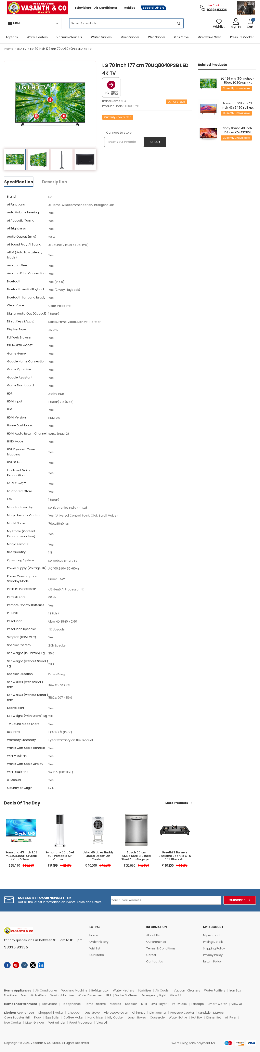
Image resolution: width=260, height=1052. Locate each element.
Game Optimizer (19, 369)
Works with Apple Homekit (26, 748)
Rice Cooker (12, 1022)
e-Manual (14, 780)
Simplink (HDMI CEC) (21, 637)
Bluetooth (14, 281)
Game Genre (16, 353)
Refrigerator (100, 990)
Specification (18, 182)
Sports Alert (15, 708)
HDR (10, 393)
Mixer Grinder (121, 37)
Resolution (14, 621)
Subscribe (237, 900)
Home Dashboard (20, 425)
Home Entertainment (20, 1003)
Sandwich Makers (211, 1012)
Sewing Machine (62, 995)
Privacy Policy (213, 955)
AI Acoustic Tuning (20, 220)
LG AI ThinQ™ (16, 483)
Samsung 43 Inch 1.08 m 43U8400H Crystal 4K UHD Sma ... (21, 855)
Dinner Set (213, 1017)
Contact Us (154, 961)
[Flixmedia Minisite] (111, 87)
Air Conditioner (105, 8)
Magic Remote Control (23, 515)
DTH (144, 1003)
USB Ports (14, 732)
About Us (153, 935)
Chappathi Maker (50, 1012)
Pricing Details (213, 942)
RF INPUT (13, 613)
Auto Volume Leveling (23, 212)
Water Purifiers (92, 37)
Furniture (10, 995)
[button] (33, 23)
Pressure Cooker (233, 37)
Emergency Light (154, 995)
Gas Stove (172, 37)
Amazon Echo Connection (26, 273)
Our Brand (96, 955)
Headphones (71, 1003)
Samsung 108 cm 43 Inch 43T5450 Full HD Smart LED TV (237, 107)
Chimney (138, 1012)
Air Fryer (230, 1017)
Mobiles (129, 8)
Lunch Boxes (137, 1017)
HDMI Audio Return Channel (27, 433)
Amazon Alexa (17, 265)
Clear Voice (15, 305)
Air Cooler (162, 990)
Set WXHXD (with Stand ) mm (25, 684)
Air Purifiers (38, 995)
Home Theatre (95, 1003)
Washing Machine (74, 990)
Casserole (157, 1017)
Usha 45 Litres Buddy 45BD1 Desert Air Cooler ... (98, 855)
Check (155, 142)
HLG (9, 409)
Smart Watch (217, 1003)
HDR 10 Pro (14, 462)
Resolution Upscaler (21, 629)
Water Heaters (28, 37)
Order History (98, 942)
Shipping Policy (214, 948)
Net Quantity (16, 552)
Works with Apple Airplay (25, 764)
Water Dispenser (90, 995)
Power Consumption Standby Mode (22, 578)
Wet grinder (56, 1022)
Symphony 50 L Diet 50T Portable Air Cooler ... (59, 855)
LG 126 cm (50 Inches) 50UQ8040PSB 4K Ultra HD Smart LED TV (237, 83)
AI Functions (16, 204)
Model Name (16, 523)
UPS (108, 995)
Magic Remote (17, 544)
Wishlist (94, 948)
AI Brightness (16, 228)
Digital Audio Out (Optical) (26, 313)
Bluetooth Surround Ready (26, 297)
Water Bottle (178, 1017)
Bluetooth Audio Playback (26, 289)
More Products (176, 803)
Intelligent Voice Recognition (18, 472)
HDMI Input (14, 401)
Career (151, 955)
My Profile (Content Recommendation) (21, 533)
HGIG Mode (15, 441)
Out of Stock (176, 102)
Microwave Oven (200, 37)
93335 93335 (217, 10)
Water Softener (126, 995)
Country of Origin (19, 788)
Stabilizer (144, 990)
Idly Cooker (115, 1017)
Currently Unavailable (117, 117)
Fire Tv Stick (179, 1003)
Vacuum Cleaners (60, 37)
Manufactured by (20, 507)
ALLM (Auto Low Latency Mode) (24, 254)
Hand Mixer (95, 1017)
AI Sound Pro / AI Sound (24, 244)
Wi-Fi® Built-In (17, 756)
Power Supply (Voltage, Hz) (27, 568)
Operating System (20, 560)
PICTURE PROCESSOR (21, 589)
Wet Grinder (147, 37)
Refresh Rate (16, 597)
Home (8, 49)
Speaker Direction (20, 674)
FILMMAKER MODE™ (20, 345)
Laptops (198, 1003)
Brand (11, 197)
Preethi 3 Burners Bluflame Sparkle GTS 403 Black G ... (175, 855)
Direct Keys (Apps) (21, 321)
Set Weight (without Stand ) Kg (27, 663)
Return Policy (212, 961)
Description (54, 182)
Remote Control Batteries (25, 605)
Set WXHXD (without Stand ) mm (27, 697)
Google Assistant (19, 377)
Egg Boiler (53, 1017)
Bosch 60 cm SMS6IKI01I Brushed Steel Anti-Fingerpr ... (136, 855)
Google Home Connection (26, 361)
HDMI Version (16, 417)
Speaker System (19, 645)
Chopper (74, 1012)
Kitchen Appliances (19, 1012)
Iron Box (235, 990)
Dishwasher (158, 1012)
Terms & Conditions (161, 948)
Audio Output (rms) (21, 237)
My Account (212, 935)
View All (175, 995)
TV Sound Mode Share (23, 724)
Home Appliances (17, 990)
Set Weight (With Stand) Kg (27, 716)
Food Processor (80, 1022)
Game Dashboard (20, 385)
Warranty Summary (21, 740)
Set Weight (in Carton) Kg (26, 653)
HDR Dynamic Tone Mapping (21, 451)
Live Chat (213, 5)
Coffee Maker (73, 1017)
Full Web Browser (19, 337)
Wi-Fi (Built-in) (17, 772)
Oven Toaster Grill (17, 1017)
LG (124, 101)
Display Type (16, 329)
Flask (37, 1017)
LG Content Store (19, 491)
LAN (9, 499)
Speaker (131, 1003)
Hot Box (196, 1017)
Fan (23, 995)
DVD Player (159, 1003)
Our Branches (156, 942)
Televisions (83, 8)
